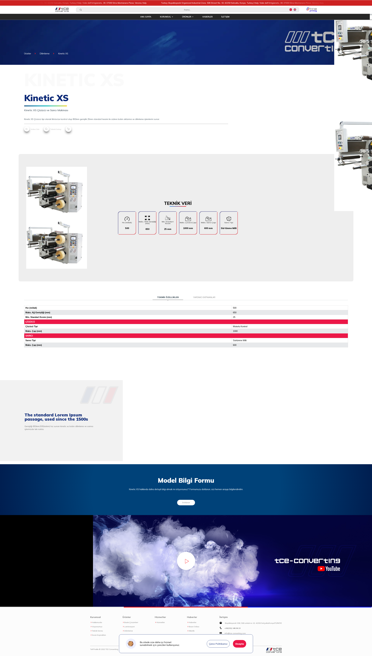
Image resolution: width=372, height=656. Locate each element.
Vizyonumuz (97, 627)
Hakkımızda (97, 622)
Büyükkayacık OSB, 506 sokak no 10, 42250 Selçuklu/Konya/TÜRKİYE (253, 623)
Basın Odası (194, 627)
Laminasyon (129, 627)
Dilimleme (45, 53)
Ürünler (27, 53)
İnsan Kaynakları (99, 635)
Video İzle (34, 129)
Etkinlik (191, 631)
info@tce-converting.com (235, 633)
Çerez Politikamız (218, 643)
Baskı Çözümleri (131, 622)
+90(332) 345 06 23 (232, 628)
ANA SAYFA (145, 17)
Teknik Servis (97, 631)
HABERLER (207, 17)
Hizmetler (161, 622)
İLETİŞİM (225, 17)
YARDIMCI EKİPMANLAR (204, 297)
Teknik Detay (55, 129)
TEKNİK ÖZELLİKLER (168, 297)
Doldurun (186, 502)
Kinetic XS (63, 53)
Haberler (192, 622)
